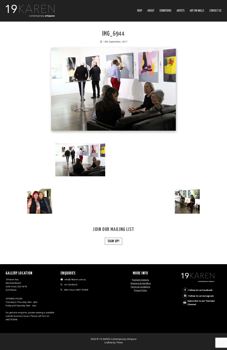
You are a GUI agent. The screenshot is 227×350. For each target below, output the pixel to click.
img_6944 (113, 34)
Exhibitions (165, 10)
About (150, 10)
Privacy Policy (140, 290)
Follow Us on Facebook (200, 290)
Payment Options (140, 279)
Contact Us (215, 10)
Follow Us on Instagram (201, 296)
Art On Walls (197, 10)
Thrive (119, 342)
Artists (180, 10)
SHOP (139, 10)
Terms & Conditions (140, 286)
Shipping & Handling (140, 283)
